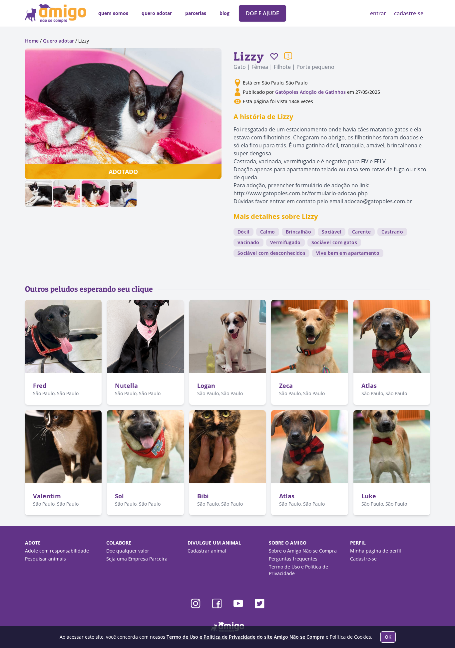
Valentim (47, 496)
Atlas (369, 386)
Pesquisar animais (45, 559)
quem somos (113, 13)
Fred (39, 386)
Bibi (203, 496)
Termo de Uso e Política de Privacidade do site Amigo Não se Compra (245, 637)
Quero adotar (58, 41)
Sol (119, 496)
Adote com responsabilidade (57, 551)
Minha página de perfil (375, 551)
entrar (378, 13)
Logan (206, 386)
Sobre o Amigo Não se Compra (303, 551)
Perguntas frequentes (293, 559)
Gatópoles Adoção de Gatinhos (310, 92)
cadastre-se (408, 13)
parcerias (195, 13)
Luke (368, 496)
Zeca (286, 386)
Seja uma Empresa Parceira (137, 559)
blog (224, 13)
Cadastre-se (363, 559)
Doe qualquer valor (127, 551)
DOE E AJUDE (262, 13)
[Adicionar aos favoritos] (274, 56)
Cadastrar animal (207, 551)
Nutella (126, 386)
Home (32, 41)
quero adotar (157, 13)
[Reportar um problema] (288, 56)
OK (388, 637)
